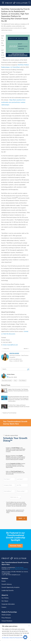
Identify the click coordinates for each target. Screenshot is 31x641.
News (15, 380)
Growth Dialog (19, 567)
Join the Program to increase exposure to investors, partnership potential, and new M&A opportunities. (15, 465)
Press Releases (22, 380)
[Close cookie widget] (29, 626)
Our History (5, 598)
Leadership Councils (8, 590)
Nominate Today (15, 546)
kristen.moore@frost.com (10, 345)
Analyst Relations (7, 621)
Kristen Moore (14, 353)
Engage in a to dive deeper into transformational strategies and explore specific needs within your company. (15, 449)
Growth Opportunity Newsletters (19, 569)
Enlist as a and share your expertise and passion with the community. (15, 473)
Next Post (26, 348)
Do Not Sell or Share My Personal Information (14, 637)
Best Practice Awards (7, 380)
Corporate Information (8, 604)
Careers (4, 607)
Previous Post (5, 348)
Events (4, 581)
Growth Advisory (7, 584)
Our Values (5, 601)
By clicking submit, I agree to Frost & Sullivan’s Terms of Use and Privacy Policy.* (15, 511)
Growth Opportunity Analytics (11, 587)
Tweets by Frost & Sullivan (9, 413)
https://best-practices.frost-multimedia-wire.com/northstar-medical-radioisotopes (13, 102)
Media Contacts (6, 615)
